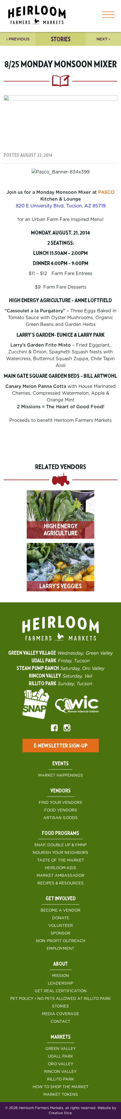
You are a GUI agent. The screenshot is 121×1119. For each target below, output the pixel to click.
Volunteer (60, 926)
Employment (60, 949)
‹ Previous (18, 39)
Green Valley (60, 1049)
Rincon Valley (60, 1072)
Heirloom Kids (60, 868)
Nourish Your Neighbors (60, 853)
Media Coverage (60, 1014)
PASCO (106, 192)
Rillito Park (60, 1079)
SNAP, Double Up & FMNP (60, 845)
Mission (60, 976)
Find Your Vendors (60, 803)
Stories (60, 1006)
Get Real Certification (61, 991)
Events (60, 763)
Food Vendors (60, 810)
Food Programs (60, 833)
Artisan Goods (60, 818)
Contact (60, 1022)
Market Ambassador (60, 876)
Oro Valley (60, 1064)
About (60, 964)
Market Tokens (60, 1095)
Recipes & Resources (60, 883)
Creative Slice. (61, 1113)
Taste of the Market (60, 860)
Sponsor (60, 933)
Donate (60, 918)
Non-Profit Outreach (60, 941)
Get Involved (61, 898)
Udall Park (60, 1056)
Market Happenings (60, 775)
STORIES (60, 39)
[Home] (37, 16)
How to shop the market (61, 1087)
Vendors (60, 791)
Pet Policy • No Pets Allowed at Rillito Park (60, 999)
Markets (61, 1037)
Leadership (60, 983)
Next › (103, 39)
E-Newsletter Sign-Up (61, 746)
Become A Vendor (60, 910)
